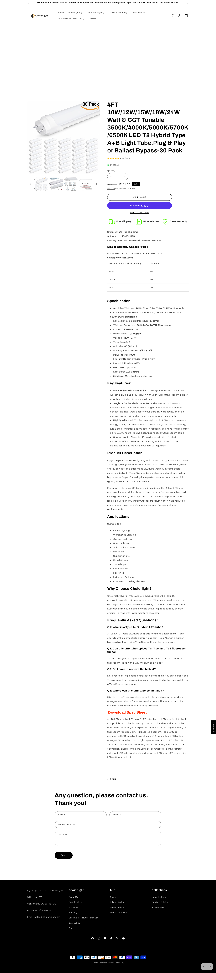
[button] (76, 13)
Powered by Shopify (116, 962)
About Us (73, 897)
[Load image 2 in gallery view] (56, 184)
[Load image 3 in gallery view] (71, 184)
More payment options (139, 213)
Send (63, 855)
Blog (71, 928)
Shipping (111, 188)
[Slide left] (30, 184)
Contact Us (74, 923)
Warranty (73, 907)
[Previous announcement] (28, 3)
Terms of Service (118, 913)
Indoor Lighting (158, 897)
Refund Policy (117, 907)
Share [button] (113, 779)
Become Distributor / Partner (83, 918)
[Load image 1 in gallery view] (41, 184)
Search (113, 897)
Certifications (75, 902)
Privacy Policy (117, 902)
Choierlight (103, 962)
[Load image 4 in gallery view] (85, 184)
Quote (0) (213, 727)
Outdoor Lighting (160, 902)
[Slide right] (96, 184)
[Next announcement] (188, 3)
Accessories (157, 907)
